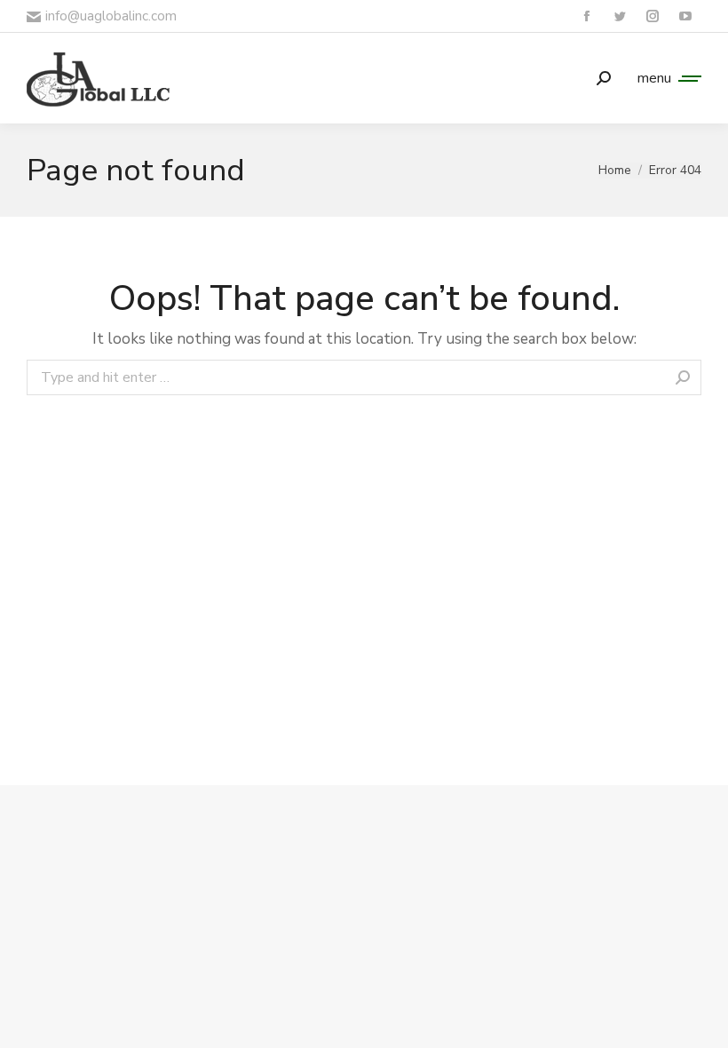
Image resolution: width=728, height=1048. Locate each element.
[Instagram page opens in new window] (652, 16)
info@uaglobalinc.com (111, 16)
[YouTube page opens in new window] (685, 16)
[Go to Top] (701, 1021)
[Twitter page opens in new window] (619, 16)
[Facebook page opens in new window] (586, 16)
